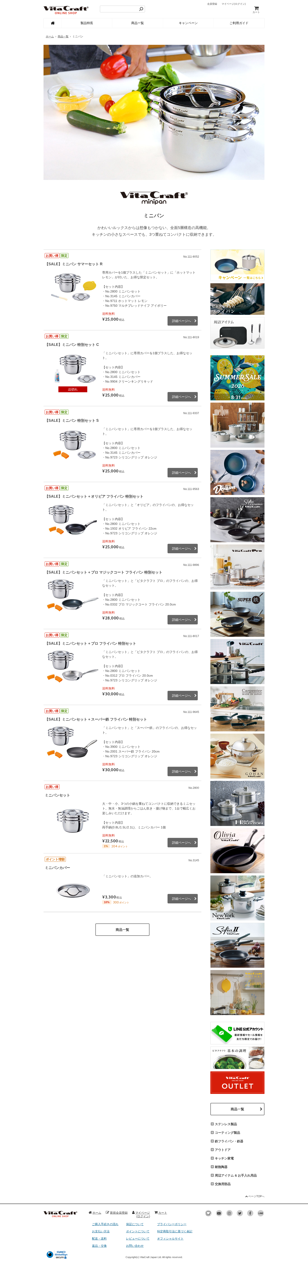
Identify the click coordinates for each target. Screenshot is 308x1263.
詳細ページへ (181, 321)
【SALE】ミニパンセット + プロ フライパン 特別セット (90, 643)
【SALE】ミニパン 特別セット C (72, 345)
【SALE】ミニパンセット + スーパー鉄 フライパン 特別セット (96, 719)
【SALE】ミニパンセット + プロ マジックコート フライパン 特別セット (103, 572)
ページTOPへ (256, 1196)
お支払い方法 (101, 1231)
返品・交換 (99, 1245)
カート (256, 12)
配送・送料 (99, 1238)
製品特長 (86, 23)
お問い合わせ (135, 1245)
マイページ (234, 3)
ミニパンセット (57, 795)
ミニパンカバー (57, 868)
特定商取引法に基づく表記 (174, 1231)
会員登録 (212, 3)
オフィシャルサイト (170, 1238)
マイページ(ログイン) (142, 1214)
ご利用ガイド (239, 23)
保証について (135, 1224)
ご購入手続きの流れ (105, 1224)
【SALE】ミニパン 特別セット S (72, 420)
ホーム (50, 36)
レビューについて (137, 1238)
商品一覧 (137, 23)
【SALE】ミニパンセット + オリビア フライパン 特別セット (94, 496)
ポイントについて (137, 1231)
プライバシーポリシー (171, 1224)
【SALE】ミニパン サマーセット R (74, 264)
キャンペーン (188, 23)
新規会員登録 (119, 1212)
